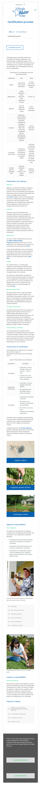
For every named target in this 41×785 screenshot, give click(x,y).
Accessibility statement (20, 760)
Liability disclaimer (20, 776)
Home (12, 32)
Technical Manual (26, 428)
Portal (11, 197)
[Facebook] (24, 5)
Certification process (15, 47)
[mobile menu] (35, 10)
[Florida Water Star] (20, 12)
